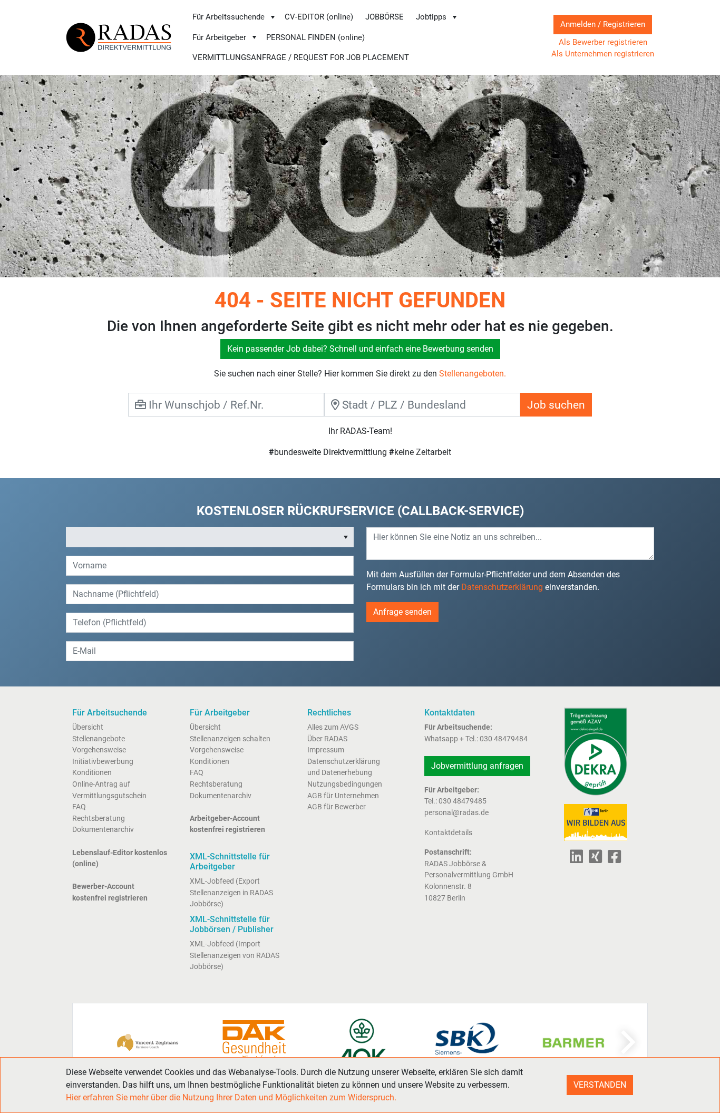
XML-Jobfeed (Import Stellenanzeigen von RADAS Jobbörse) (234, 955)
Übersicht (87, 727)
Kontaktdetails (448, 832)
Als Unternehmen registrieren (602, 54)
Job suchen (556, 404)
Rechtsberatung (98, 818)
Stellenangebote (98, 738)
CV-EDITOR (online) (319, 17)
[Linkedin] (576, 859)
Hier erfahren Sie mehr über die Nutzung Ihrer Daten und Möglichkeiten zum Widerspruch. (231, 1097)
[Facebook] (612, 859)
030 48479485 (463, 801)
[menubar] (361, 37)
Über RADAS (327, 738)
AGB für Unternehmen (343, 795)
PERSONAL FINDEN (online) (315, 37)
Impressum (325, 750)
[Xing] (593, 859)
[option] (202, 537)
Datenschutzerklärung (502, 587)
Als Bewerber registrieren (603, 42)
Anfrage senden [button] (402, 612)
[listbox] (210, 537)
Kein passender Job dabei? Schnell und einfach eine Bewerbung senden (360, 349)
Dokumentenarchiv (103, 829)
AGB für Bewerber (336, 806)
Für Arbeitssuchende (228, 17)
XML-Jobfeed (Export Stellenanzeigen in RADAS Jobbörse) (231, 892)
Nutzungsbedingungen (344, 784)
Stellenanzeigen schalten (230, 738)
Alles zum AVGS (332, 727)
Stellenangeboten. (472, 374)
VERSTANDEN (599, 1085)
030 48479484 (504, 738)
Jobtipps (431, 17)
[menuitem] (234, 17)
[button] (345, 537)
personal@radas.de (456, 812)
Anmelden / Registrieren (602, 24)
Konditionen (92, 772)
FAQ (79, 806)
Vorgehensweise (99, 750)
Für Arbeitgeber (219, 37)
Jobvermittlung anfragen (477, 766)
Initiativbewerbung (102, 761)
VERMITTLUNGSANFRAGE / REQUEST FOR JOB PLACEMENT (300, 57)
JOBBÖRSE (384, 17)
